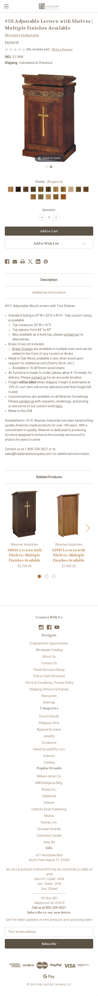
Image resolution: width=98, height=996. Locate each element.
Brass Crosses (22, 349)
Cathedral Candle (49, 835)
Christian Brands (49, 829)
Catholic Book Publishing (49, 809)
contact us (71, 334)
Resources (49, 696)
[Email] (15, 261)
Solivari (49, 802)
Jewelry (49, 736)
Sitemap (49, 702)
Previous (5, 528)
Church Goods (49, 716)
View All (49, 842)
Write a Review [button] (62, 49)
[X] (30, 261)
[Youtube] (56, 627)
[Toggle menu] (6, 6)
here (59, 406)
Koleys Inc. (49, 789)
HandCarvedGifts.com (49, 749)
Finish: (49, 182)
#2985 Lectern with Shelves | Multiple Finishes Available (68, 555)
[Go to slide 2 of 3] (46, 576)
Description (49, 280)
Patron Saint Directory (49, 676)
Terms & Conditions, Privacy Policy (49, 682)
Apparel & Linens (49, 729)
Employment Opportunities (49, 643)
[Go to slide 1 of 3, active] (39, 576)
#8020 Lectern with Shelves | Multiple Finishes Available (24, 555)
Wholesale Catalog (49, 650)
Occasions (49, 742)
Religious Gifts (49, 723)
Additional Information (49, 292)
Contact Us (49, 663)
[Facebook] (7, 261)
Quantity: (49, 210)
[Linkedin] (38, 261)
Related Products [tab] (49, 477)
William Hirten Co (49, 776)
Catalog (49, 762)
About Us (49, 656)
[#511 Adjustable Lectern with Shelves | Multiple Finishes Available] (47, 166)
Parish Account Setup (49, 669)
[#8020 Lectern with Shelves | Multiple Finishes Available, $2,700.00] (24, 514)
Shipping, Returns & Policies (49, 689)
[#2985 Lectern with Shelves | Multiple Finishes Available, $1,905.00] (69, 514)
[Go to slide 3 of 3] (54, 576)
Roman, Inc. (49, 822)
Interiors (49, 756)
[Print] (22, 261)
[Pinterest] (46, 261)
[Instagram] (41, 627)
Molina (49, 816)
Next (87, 528)
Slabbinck (49, 796)
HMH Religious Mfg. (49, 783)
